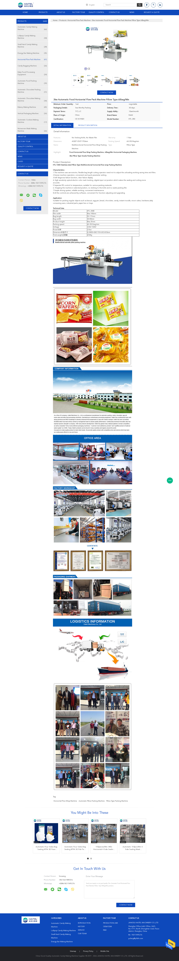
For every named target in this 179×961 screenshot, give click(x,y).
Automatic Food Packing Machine (32, 82)
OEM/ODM (107, 926)
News (132, 12)
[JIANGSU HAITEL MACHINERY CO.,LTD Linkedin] (160, 4)
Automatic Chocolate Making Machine (32, 100)
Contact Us (114, 12)
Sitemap (73, 951)
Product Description (87, 125)
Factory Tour (78, 12)
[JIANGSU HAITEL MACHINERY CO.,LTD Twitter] (153, 4)
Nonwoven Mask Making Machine (32, 130)
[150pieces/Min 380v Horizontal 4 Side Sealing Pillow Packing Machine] (103, 832)
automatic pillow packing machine (92, 801)
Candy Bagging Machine (32, 66)
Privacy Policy (88, 951)
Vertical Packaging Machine (32, 113)
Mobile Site (104, 951)
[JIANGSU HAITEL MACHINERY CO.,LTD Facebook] (146, 4)
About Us (61, 12)
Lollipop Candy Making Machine (32, 37)
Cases (20, 161)
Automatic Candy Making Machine (32, 28)
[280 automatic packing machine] (106, 48)
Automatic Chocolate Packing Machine (32, 91)
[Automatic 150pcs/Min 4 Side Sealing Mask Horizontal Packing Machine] (132, 832)
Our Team (82, 934)
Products (43, 12)
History (81, 926)
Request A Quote (152, 12)
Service (81, 930)
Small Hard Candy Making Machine (32, 46)
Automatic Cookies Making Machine (32, 121)
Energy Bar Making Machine (32, 53)
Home (25, 12)
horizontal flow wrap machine (65, 801)
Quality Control (96, 12)
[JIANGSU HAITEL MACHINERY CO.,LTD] (21, 195)
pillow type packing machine (117, 801)
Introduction (84, 923)
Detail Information (62, 125)
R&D (105, 930)
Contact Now (106, 92)
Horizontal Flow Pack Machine (32, 59)
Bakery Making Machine (32, 107)
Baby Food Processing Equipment (32, 73)
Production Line (110, 923)
